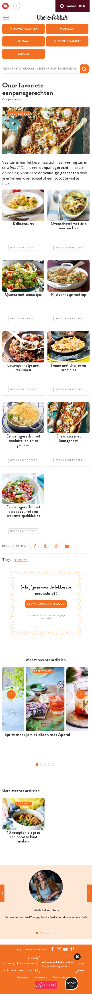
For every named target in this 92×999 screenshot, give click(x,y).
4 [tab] (50, 933)
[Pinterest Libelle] (72, 949)
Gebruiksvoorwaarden (32, 963)
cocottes (21, 559)
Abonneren (22, 977)
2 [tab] (41, 933)
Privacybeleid (46, 618)
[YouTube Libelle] (65, 949)
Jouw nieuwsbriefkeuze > (46, 604)
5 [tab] (55, 933)
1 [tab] (37, 933)
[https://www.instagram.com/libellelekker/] (59, 949)
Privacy (10, 963)
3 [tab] (46, 933)
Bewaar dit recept (23, 247)
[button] (72, 6)
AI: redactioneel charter (20, 970)
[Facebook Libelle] (52, 949)
